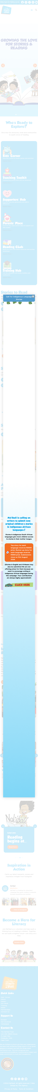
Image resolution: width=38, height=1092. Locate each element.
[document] (19, 546)
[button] (33, 296)
